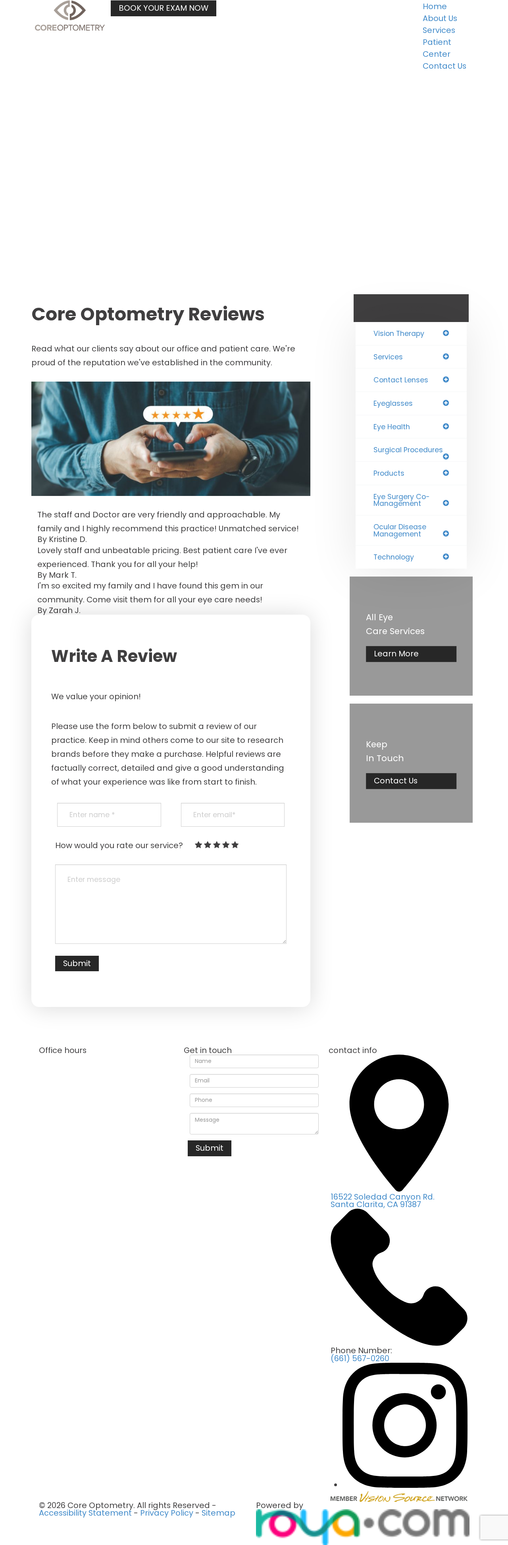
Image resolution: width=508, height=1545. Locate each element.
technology (393, 557)
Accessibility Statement (85, 1512)
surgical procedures (408, 449)
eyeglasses (393, 403)
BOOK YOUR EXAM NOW (163, 8)
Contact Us (444, 65)
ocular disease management (399, 530)
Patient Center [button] (437, 48)
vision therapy (398, 333)
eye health (391, 426)
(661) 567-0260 (360, 1358)
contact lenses (400, 380)
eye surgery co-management (401, 500)
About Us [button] (440, 18)
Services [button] (439, 30)
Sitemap (218, 1512)
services (388, 357)
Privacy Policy (166, 1512)
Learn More (396, 653)
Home (435, 6)
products (388, 473)
